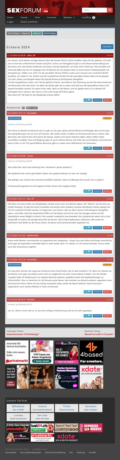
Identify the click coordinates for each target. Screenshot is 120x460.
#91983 (110, 235)
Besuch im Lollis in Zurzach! (99, 334)
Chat (37, 17)
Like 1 (88, 292)
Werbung (81, 452)
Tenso (30, 156)
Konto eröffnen (29, 21)
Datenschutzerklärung (55, 452)
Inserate (51, 17)
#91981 (110, 260)
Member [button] (68, 17)
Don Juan (42, 415)
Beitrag (107, 100)
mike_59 (31, 55)
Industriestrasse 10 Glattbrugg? (23, 334)
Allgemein (37, 33)
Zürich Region (50, 33)
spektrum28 (32, 235)
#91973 (110, 55)
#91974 (110, 300)
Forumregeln (10, 452)
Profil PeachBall (14, 118)
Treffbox (88, 17)
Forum (24, 17)
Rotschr (31, 299)
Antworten (107, 46)
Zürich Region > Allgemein (19, 33)
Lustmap (18, 415)
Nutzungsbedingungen (30, 452)
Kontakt (92, 452)
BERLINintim (18, 406)
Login (10, 21)
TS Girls (67, 406)
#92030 (110, 156)
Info (71, 452)
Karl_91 (30, 198)
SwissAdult (90, 406)
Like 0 (87, 100)
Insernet (42, 406)
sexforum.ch (27, 10)
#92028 (110, 199)
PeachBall (31, 113)
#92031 (110, 113)
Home (10, 17)
